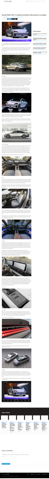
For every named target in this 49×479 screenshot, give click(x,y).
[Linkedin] (11, 19)
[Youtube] (35, 476)
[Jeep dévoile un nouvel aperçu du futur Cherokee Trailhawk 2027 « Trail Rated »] (36, 418)
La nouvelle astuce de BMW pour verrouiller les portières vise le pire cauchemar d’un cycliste (20, 427)
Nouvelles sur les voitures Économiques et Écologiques (38, 45)
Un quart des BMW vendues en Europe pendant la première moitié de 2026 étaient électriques (44, 427)
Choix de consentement (2, 478)
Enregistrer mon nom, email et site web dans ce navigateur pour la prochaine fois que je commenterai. (16, 454)
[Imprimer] (15, 19)
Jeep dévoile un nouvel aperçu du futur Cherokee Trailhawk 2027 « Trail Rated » (36, 426)
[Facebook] (8, 19)
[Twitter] (9, 19)
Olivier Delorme (3, 428)
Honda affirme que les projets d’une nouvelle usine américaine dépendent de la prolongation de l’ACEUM (40, 39)
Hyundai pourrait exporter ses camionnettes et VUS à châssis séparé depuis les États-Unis (28, 427)
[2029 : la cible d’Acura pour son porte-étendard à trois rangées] (4, 418)
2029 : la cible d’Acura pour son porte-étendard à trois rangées (4, 426)
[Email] (13, 19)
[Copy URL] (16, 19)
